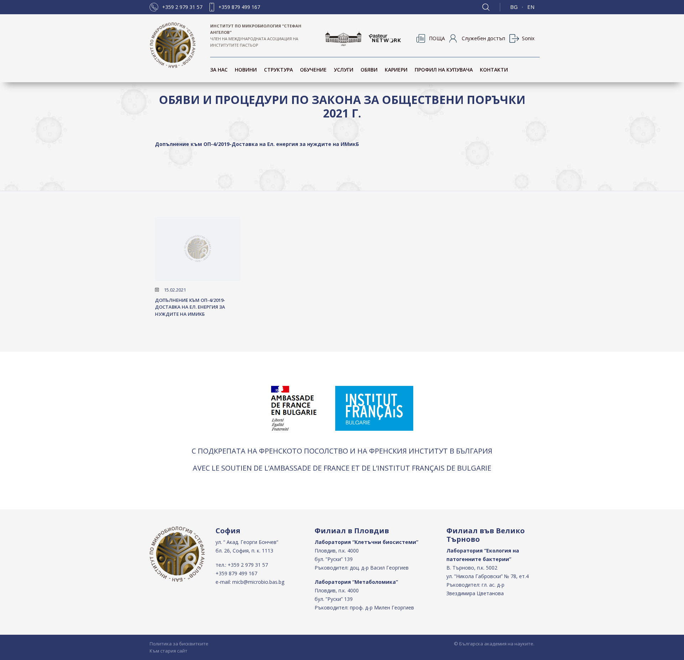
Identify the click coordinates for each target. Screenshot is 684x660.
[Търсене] (491, 7)
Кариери (396, 69)
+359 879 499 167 (239, 7)
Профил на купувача (444, 69)
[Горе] (671, 654)
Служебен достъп (483, 38)
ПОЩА (437, 38)
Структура (278, 69)
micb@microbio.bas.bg (258, 581)
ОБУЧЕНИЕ (313, 69)
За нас (219, 69)
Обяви (369, 69)
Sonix (528, 38)
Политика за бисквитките (179, 643)
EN (530, 6)
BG (514, 6)
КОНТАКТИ (494, 69)
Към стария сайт (168, 651)
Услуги (343, 69)
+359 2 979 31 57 (182, 7)
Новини (246, 69)
